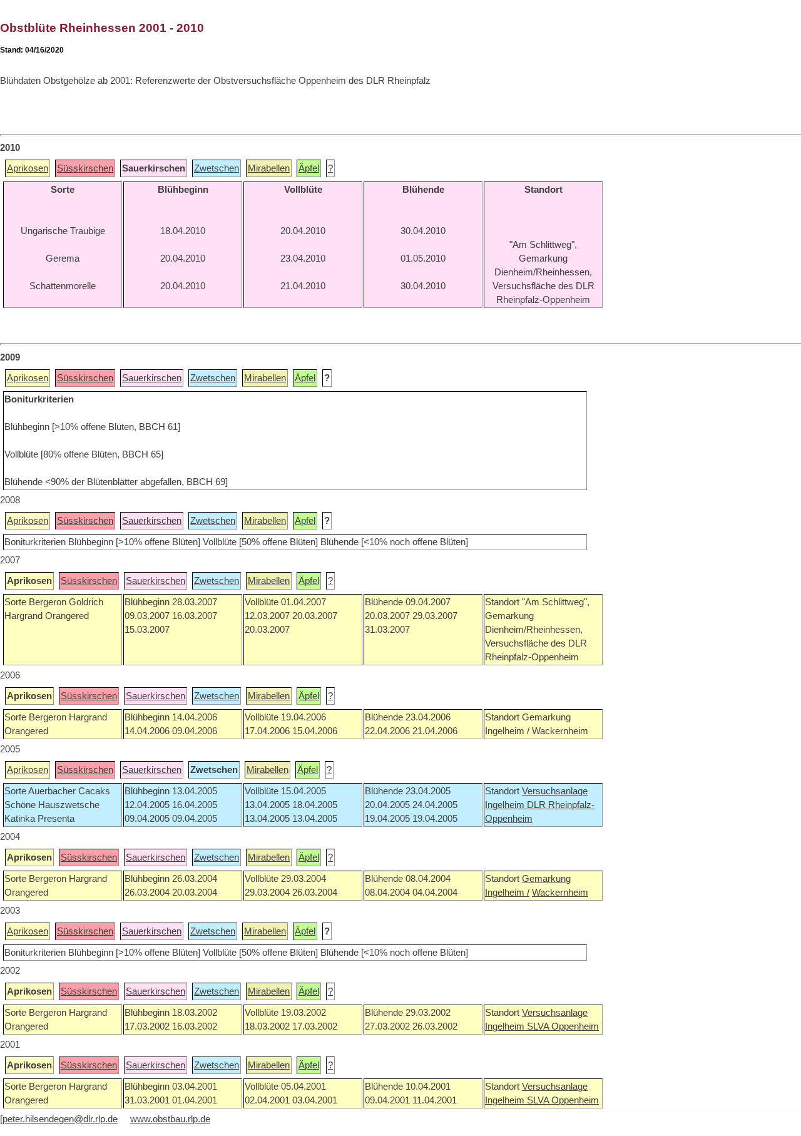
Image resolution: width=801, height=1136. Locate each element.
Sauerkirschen (151, 378)
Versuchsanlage (555, 791)
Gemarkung (546, 879)
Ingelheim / (507, 893)
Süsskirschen (85, 168)
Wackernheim (560, 893)
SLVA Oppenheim (563, 1026)
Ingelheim (506, 805)
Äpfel (308, 168)
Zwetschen (216, 168)
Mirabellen (269, 168)
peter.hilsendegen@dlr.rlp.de (60, 1119)
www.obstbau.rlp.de (170, 1119)
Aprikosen (27, 168)
